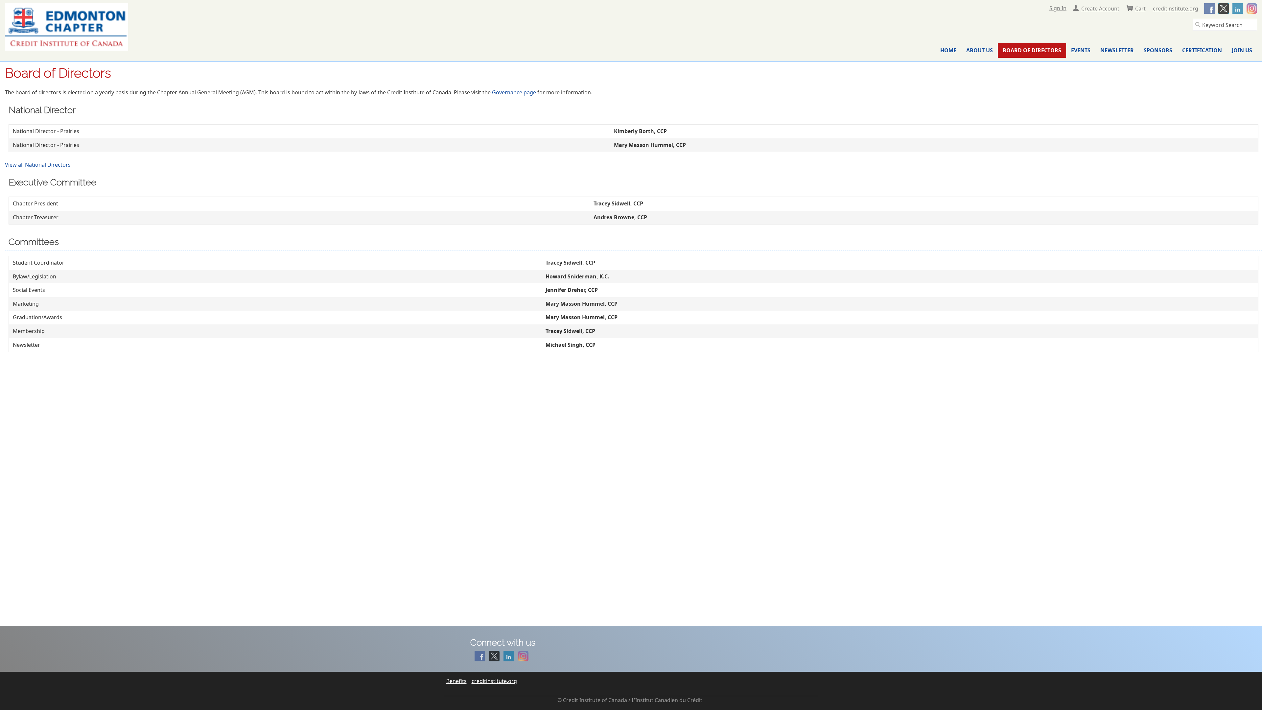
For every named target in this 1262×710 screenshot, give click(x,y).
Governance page (514, 92)
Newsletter (1117, 50)
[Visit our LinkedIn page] (1236, 7)
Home (948, 50)
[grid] (633, 138)
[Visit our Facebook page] (1208, 7)
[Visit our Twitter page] (1222, 7)
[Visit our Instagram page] (1250, 7)
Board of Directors (1032, 50)
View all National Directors (38, 164)
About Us (979, 50)
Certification (1202, 50)
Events (1080, 50)
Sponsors (1158, 50)
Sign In (1057, 8)
